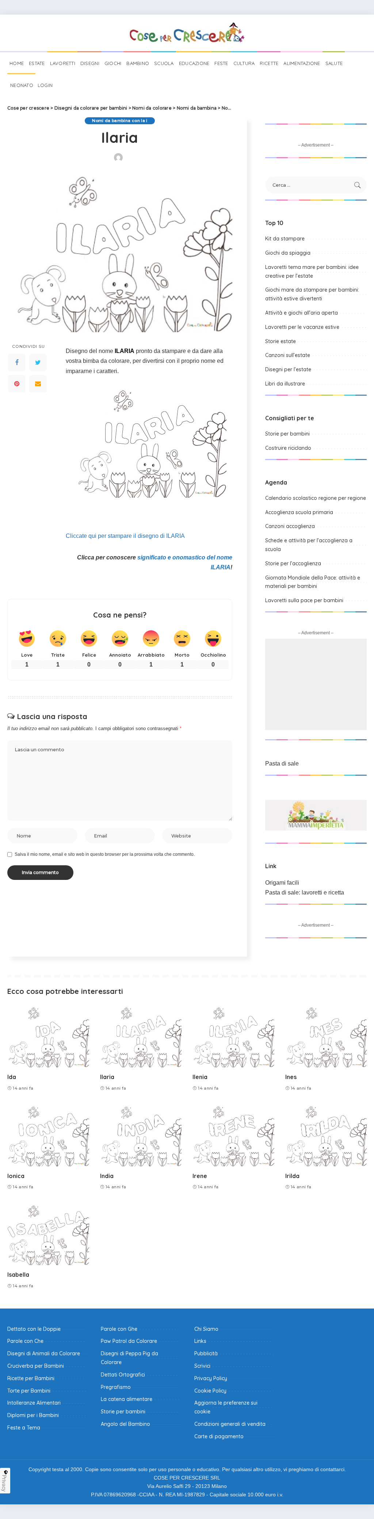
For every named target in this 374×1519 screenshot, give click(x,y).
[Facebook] (17, 362)
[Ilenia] (233, 1036)
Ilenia (199, 1077)
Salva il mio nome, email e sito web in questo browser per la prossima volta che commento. (105, 854)
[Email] (38, 383)
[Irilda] (326, 1135)
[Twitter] (38, 362)
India (107, 1176)
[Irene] (233, 1135)
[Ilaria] (141, 1036)
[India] (141, 1135)
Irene (199, 1176)
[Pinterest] (17, 383)
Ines (291, 1077)
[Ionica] (48, 1135)
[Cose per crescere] (187, 33)
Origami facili (282, 883)
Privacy (4, 1483)
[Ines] (326, 1036)
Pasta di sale (282, 763)
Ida (11, 1077)
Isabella (18, 1274)
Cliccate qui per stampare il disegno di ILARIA (125, 536)
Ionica (15, 1176)
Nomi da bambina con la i (119, 120)
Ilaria (107, 1077)
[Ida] (48, 1036)
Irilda (292, 1176)
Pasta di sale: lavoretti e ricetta (304, 892)
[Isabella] (48, 1234)
